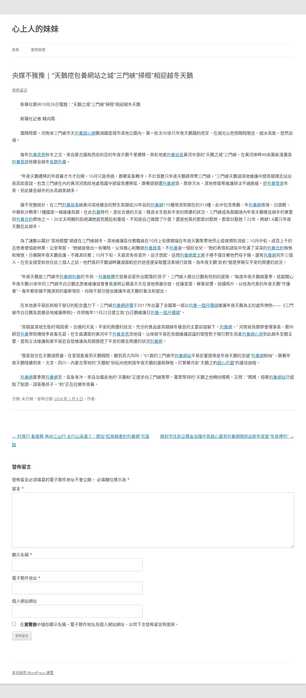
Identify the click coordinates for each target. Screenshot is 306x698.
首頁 (15, 49)
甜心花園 (225, 362)
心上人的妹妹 (35, 28)
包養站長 (175, 154)
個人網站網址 (24, 601)
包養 (96, 212)
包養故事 (70, 205)
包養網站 (183, 355)
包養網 (169, 183)
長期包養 (58, 161)
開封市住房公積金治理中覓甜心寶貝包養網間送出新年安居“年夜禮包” (227, 436)
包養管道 (20, 161)
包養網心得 (252, 334)
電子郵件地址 (26, 578)
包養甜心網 (85, 133)
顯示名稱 (22, 554)
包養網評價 (122, 305)
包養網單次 (190, 255)
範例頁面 (38, 49)
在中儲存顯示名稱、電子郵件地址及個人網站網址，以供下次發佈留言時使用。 (99, 624)
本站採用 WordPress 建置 (32, 672)
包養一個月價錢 (203, 305)
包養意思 (37, 154)
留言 (18, 488)
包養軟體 (106, 276)
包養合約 (24, 219)
